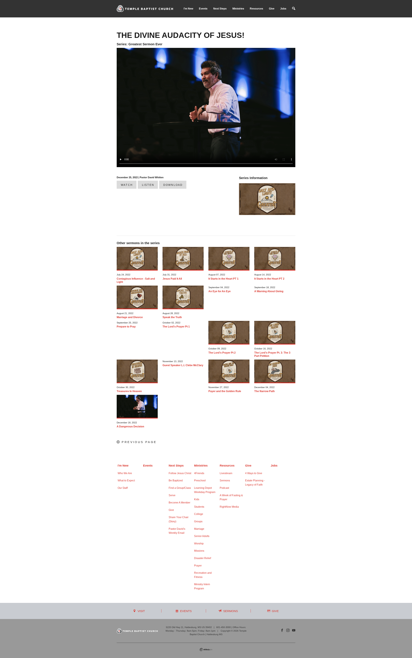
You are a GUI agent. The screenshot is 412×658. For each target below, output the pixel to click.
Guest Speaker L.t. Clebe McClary (183, 365)
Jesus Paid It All (172, 278)
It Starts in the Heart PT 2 (269, 278)
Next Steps (220, 8)
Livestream (226, 473)
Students (199, 506)
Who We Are (125, 473)
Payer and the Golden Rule (224, 391)
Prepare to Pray (126, 326)
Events (203, 8)
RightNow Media (229, 506)
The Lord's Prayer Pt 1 (176, 326)
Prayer (198, 565)
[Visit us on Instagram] (288, 630)
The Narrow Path (264, 391)
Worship (199, 543)
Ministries (238, 8)
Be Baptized (176, 480)
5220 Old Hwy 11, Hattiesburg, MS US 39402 (189, 627)
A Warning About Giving (268, 291)
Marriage (199, 528)
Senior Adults (201, 536)
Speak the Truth (172, 317)
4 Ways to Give (253, 473)
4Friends (199, 473)
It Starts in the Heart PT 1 (223, 278)
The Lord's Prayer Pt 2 (222, 352)
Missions (199, 550)
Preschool (200, 480)
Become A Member (179, 502)
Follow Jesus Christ (180, 473)
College (198, 514)
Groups (198, 521)
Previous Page (139, 442)
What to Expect (126, 480)
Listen (148, 185)
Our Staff (123, 488)
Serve (172, 495)
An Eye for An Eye (219, 291)
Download (173, 185)
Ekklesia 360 (206, 649)
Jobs (283, 8)
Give (271, 8)
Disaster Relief (202, 558)
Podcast (224, 488)
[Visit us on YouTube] (293, 630)
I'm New (188, 8)
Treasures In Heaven (129, 391)
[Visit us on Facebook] (282, 630)
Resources (256, 8)
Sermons (225, 480)
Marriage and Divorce (130, 317)
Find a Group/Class (180, 488)
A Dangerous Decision (130, 426)
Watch (127, 185)
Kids (196, 499)
